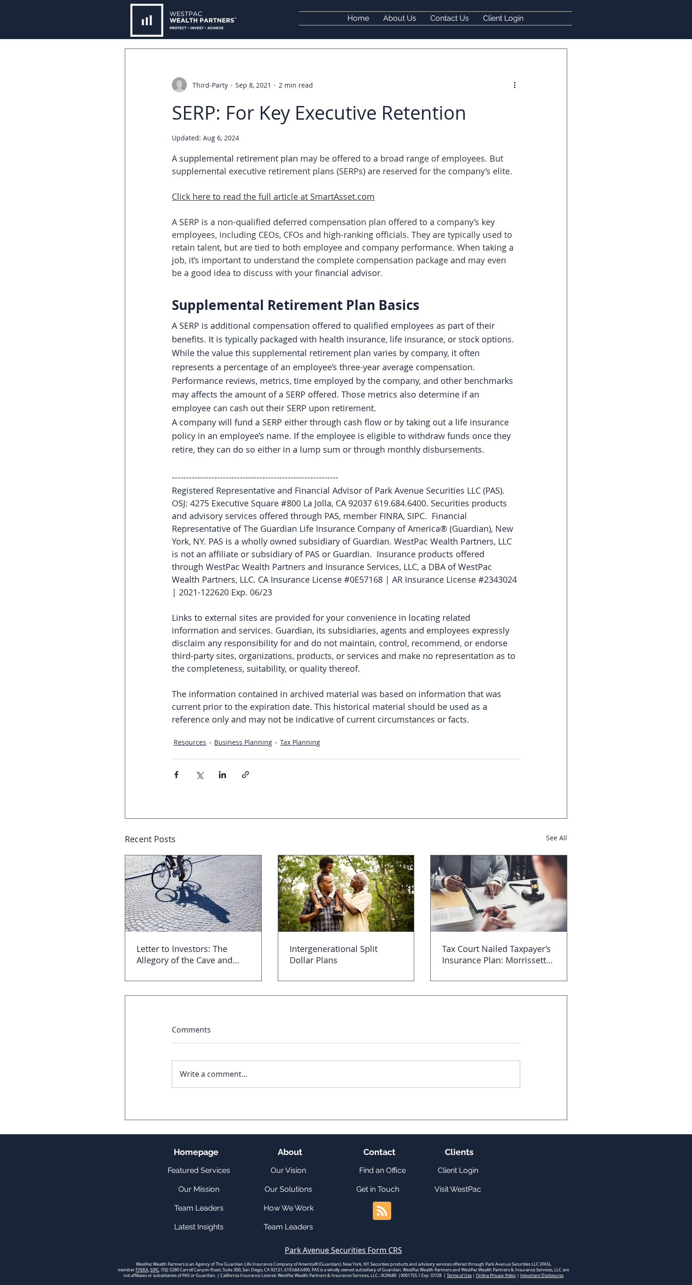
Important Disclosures (541, 1275)
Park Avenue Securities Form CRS (343, 1250)
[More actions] (514, 84)
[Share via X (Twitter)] (199, 774)
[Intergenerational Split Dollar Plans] (346, 893)
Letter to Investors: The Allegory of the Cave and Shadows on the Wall (185, 954)
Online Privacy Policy (496, 1275)
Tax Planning (300, 742)
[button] (503, 18)
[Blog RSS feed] (382, 1211)
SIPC (154, 1270)
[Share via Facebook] (176, 774)
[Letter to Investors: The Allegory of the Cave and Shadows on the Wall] (193, 893)
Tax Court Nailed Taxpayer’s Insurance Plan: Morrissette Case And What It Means (496, 954)
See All (556, 837)
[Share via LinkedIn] (222, 774)
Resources (190, 742)
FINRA (142, 1270)
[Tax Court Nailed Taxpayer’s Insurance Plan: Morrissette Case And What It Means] (499, 893)
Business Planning (243, 742)
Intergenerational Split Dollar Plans (334, 954)
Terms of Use (459, 1275)
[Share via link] (245, 774)
